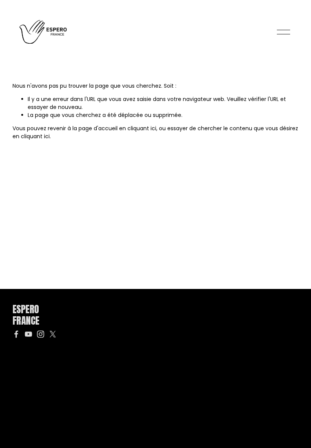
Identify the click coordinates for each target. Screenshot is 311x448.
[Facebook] (16, 334)
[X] (53, 334)
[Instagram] (40, 334)
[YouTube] (28, 334)
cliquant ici (141, 128)
